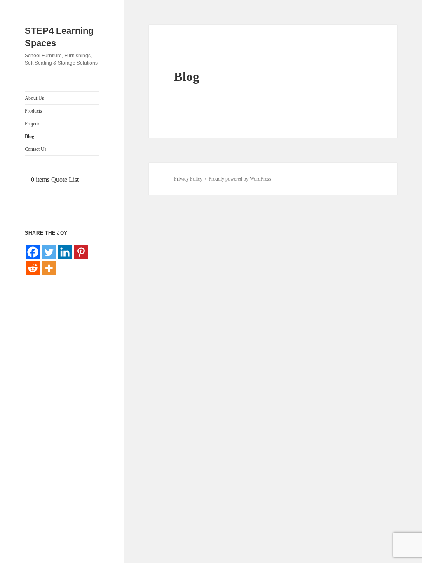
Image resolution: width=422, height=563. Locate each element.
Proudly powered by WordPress (240, 179)
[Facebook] (33, 252)
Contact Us (36, 149)
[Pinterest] (81, 252)
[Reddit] (33, 268)
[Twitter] (49, 252)
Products (33, 111)
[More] (49, 268)
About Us (34, 98)
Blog (29, 136)
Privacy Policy (188, 179)
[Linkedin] (65, 252)
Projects (32, 124)
